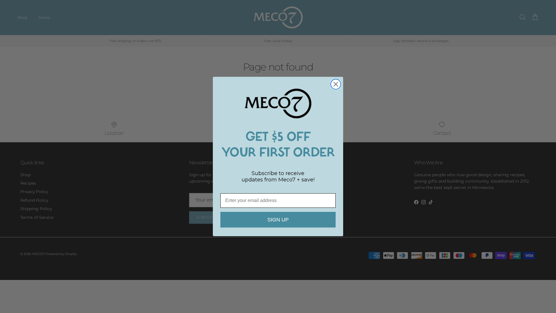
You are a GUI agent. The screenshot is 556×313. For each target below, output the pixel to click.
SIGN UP (278, 220)
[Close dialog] (336, 84)
